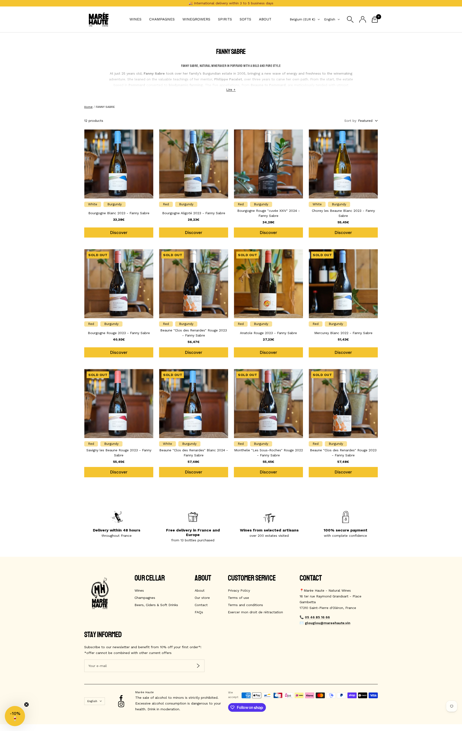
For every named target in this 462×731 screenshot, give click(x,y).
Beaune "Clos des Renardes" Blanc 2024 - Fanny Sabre (193, 452)
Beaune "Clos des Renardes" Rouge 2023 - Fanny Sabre (193, 332)
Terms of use (238, 598)
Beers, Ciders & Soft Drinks (156, 605)
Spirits (225, 19)
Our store (202, 598)
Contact (201, 605)
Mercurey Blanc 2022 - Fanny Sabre (343, 333)
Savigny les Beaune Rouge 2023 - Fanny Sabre (118, 452)
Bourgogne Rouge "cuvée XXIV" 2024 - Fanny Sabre (268, 213)
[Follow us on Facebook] (121, 698)
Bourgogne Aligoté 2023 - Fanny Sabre (193, 213)
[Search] (350, 19)
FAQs (199, 612)
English (329, 19)
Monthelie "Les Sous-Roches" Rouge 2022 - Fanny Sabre (268, 452)
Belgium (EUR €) (302, 19)
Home (88, 107)
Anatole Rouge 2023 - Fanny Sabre (268, 333)
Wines (135, 19)
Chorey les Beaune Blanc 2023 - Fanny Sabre (343, 213)
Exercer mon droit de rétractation (255, 612)
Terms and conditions (245, 605)
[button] (15, 716)
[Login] (362, 19)
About (265, 19)
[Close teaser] (26, 704)
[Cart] (375, 19)
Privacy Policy (239, 590)
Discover (119, 232)
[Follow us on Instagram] (121, 704)
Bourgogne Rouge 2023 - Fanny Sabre (119, 333)
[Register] (198, 666)
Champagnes (162, 19)
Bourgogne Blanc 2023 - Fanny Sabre (118, 213)
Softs (245, 19)
